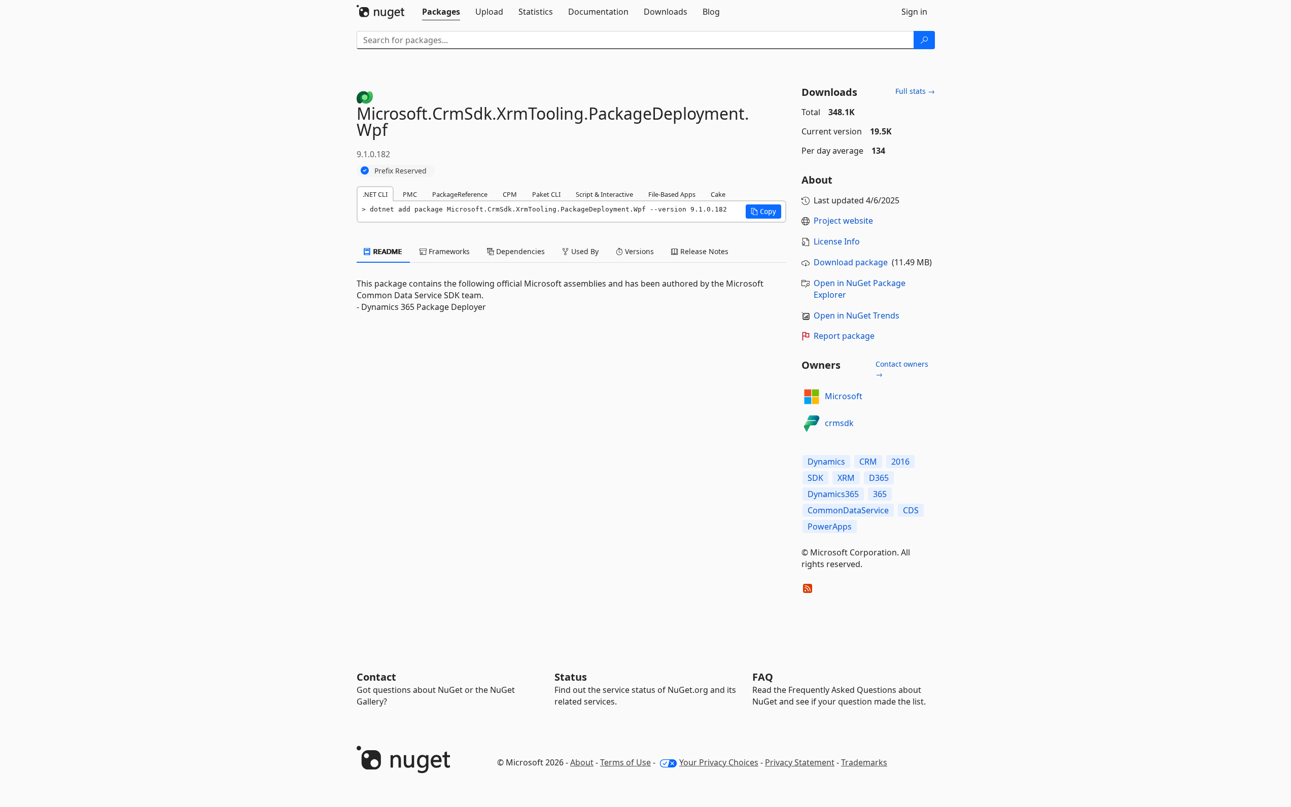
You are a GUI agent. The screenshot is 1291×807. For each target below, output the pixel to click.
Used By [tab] (584, 251)
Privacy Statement (799, 762)
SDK (815, 477)
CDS (911, 510)
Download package (851, 262)
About (582, 762)
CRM (868, 461)
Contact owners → (902, 369)
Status (570, 677)
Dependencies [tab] (519, 251)
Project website (843, 220)
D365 (879, 477)
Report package (844, 335)
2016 (900, 461)
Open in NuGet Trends (856, 315)
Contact (376, 677)
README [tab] (386, 251)
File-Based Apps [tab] (671, 194)
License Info (837, 241)
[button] (763, 211)
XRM (846, 477)
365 (880, 494)
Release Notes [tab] (703, 251)
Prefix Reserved (400, 171)
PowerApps (830, 526)
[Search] (924, 40)
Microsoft (843, 396)
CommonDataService (848, 510)
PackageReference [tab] (459, 194)
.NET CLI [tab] (375, 194)
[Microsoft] (811, 397)
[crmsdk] (811, 423)
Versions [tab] (638, 251)
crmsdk (839, 423)
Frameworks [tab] (448, 251)
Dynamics (826, 461)
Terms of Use (625, 762)
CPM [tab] (510, 194)
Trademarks (864, 762)
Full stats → (915, 91)
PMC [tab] (410, 194)
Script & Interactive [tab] (604, 194)
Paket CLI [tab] (546, 194)
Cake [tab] (718, 194)
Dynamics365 (833, 494)
